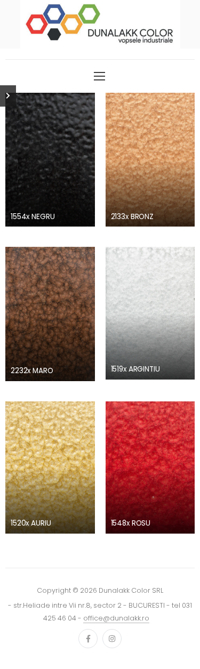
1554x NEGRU (33, 217)
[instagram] (112, 638)
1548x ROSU (131, 523)
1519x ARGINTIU (135, 369)
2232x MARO (32, 371)
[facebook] (88, 638)
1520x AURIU (31, 523)
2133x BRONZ (132, 217)
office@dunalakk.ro (116, 618)
